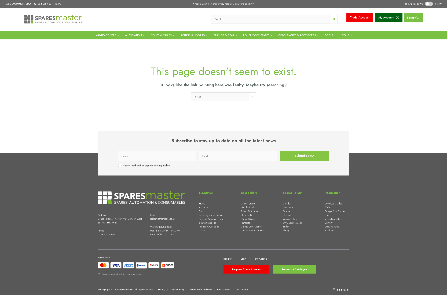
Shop (201, 211)
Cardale (286, 211)
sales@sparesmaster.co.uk (162, 219)
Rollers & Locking (193, 35)
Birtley (286, 226)
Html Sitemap (223, 289)
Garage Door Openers (251, 226)
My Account (261, 258)
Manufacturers (106, 35)
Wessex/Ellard (290, 219)
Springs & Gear (224, 35)
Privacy (161, 289)
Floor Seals (246, 215)
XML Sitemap (242, 289)
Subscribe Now (304, 156)
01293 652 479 (106, 234)
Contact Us (204, 230)
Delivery (328, 223)
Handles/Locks (248, 207)
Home (202, 203)
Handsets (245, 223)
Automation (133, 35)
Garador (287, 203)
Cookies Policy (177, 289)
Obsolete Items (332, 226)
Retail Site (329, 230)
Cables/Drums (248, 203)
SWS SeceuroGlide (292, 223)
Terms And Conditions (201, 289)
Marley (286, 230)
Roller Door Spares (256, 35)
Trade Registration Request (211, 215)
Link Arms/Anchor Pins (252, 230)
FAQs (327, 207)
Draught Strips (248, 219)
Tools (329, 35)
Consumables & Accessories (297, 35)
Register (228, 258)
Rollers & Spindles (250, 211)
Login (243, 258)
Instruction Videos (333, 219)
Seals (345, 35)
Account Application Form (211, 219)
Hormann (287, 215)
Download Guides (333, 203)
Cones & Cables (161, 35)
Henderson (288, 207)
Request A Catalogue (209, 226)
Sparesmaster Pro (207, 223)
